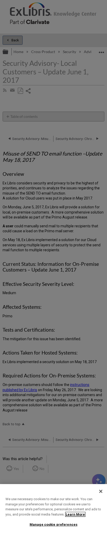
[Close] (100, 491)
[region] (53, 509)
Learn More (75, 514)
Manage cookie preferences (53, 524)
